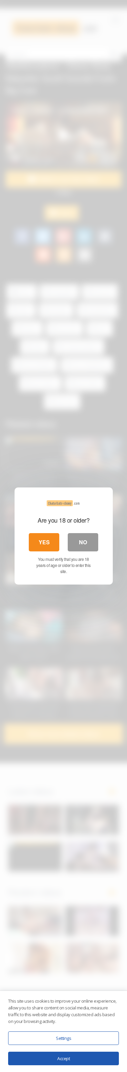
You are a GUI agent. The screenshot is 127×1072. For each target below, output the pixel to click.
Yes (44, 542)
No (83, 542)
